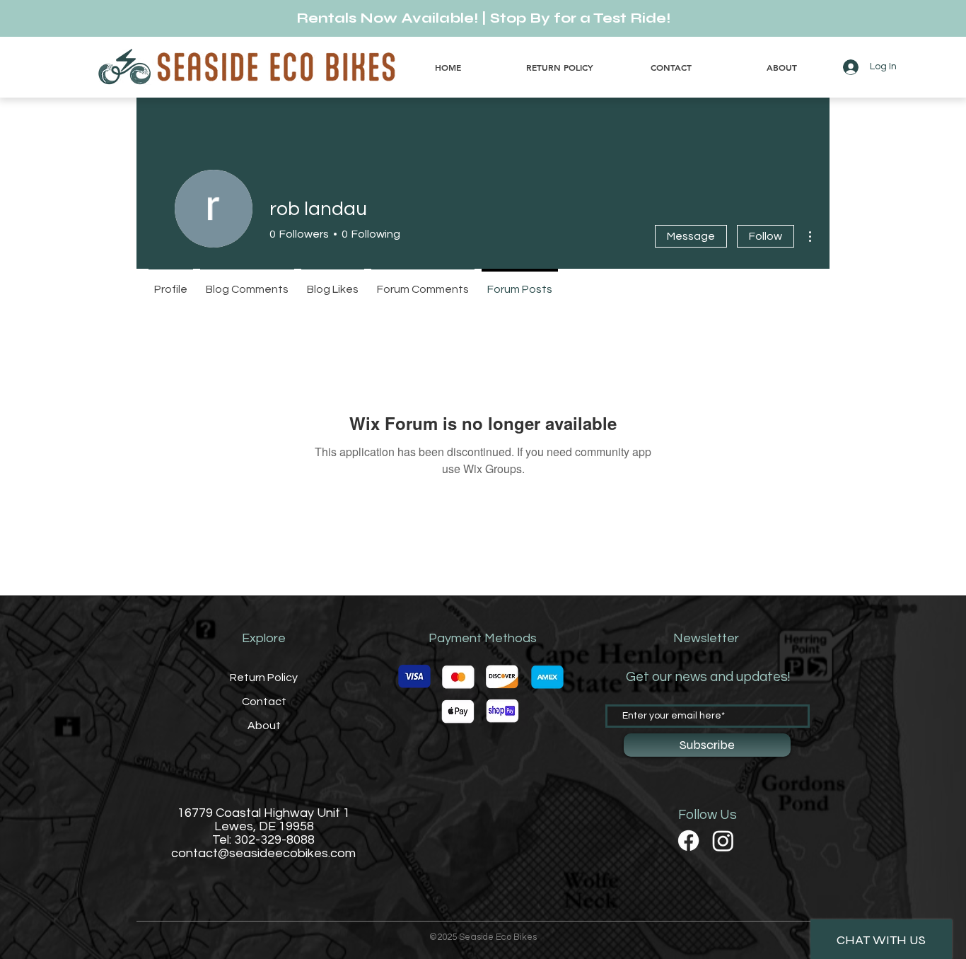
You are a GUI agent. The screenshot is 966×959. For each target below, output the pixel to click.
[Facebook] (688, 840)
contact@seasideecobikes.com (263, 853)
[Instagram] (723, 840)
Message (691, 236)
